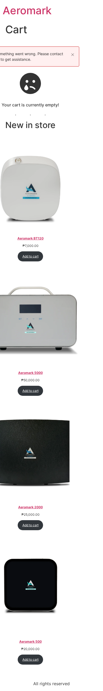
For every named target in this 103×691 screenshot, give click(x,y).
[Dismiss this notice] (73, 55)
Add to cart (30, 256)
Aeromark (27, 10)
